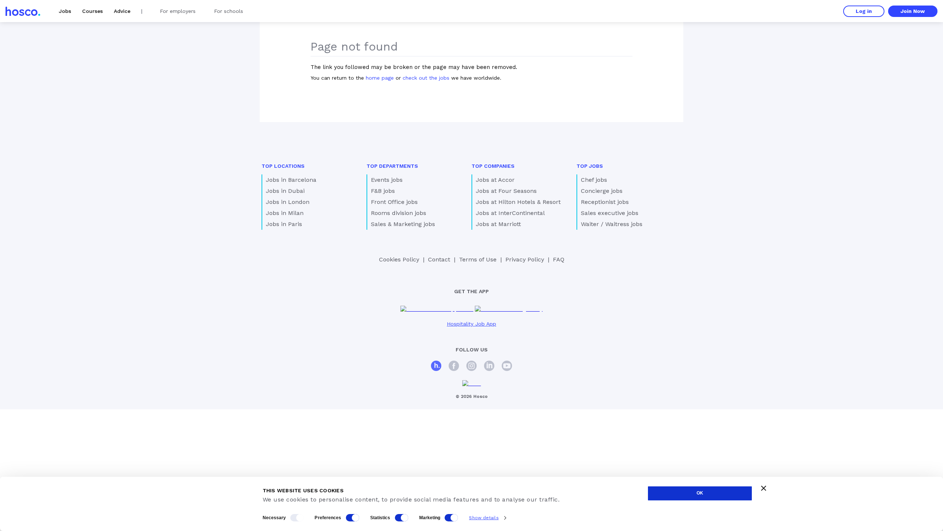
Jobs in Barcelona (291, 179)
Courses (92, 11)
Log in (864, 11)
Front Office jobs (394, 201)
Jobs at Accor (495, 179)
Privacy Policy (524, 259)
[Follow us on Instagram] (471, 367)
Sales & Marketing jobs (403, 224)
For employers (178, 11)
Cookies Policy (399, 259)
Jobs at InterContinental (510, 212)
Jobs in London (287, 201)
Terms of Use (478, 259)
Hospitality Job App (471, 324)
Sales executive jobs (609, 212)
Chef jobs (594, 179)
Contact (439, 259)
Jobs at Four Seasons (506, 190)
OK (700, 493)
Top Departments (392, 166)
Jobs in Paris (284, 224)
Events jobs (387, 179)
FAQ (558, 259)
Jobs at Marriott (498, 224)
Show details (483, 517)
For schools (228, 11)
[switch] (352, 517)
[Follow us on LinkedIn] (489, 367)
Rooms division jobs (398, 212)
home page (380, 78)
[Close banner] (763, 488)
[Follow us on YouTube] (507, 367)
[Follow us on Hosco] (436, 367)
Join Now (913, 11)
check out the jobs (426, 78)
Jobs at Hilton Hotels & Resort (518, 201)
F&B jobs (383, 190)
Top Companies (493, 166)
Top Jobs (589, 166)
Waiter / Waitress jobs (611, 224)
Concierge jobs (602, 190)
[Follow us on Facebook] (454, 367)
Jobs (65, 11)
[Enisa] (471, 383)
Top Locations (283, 166)
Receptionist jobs (605, 201)
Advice (122, 11)
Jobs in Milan (285, 212)
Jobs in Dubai (285, 190)
